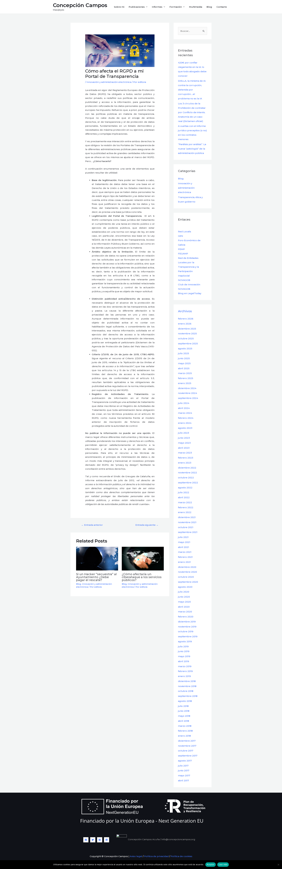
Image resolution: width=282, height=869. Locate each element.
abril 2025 (183, 368)
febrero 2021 (185, 557)
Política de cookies (181, 856)
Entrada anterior (92, 525)
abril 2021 (183, 547)
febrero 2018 (185, 730)
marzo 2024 (185, 413)
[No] (278, 864)
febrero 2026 (185, 318)
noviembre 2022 (187, 472)
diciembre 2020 (187, 567)
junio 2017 (183, 770)
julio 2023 (183, 432)
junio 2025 (184, 358)
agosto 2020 (185, 586)
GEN (180, 236)
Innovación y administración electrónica (109, 82)
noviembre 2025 (187, 333)
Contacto (221, 6)
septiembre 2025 (188, 343)
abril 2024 (184, 408)
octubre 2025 (186, 338)
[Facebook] (85, 839)
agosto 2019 (185, 641)
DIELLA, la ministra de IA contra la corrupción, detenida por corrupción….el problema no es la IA (192, 89)
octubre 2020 (186, 576)
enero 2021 (184, 562)
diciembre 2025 (187, 328)
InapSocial (184, 275)
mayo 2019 (184, 656)
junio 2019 (183, 651)
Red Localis (184, 231)
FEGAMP (183, 253)
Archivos (185, 311)
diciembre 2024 (187, 388)
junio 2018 (183, 711)
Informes (157, 6)
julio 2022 (183, 492)
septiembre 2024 (188, 398)
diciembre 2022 (187, 467)
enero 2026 (184, 323)
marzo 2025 (185, 373)
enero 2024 (184, 423)
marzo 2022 (185, 502)
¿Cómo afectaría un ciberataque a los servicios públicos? (142, 577)
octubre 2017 (185, 750)
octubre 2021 (185, 527)
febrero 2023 (185, 457)
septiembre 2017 (187, 755)
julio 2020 (183, 591)
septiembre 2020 (188, 581)
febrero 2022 (185, 507)
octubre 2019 (185, 631)
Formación (175, 6)
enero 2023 (184, 462)
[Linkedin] (106, 839)
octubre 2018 (185, 691)
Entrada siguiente (146, 525)
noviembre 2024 (187, 393)
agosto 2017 (185, 760)
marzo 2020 (185, 611)
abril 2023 (183, 447)
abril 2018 (183, 721)
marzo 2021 (184, 552)
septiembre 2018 (187, 696)
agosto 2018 (185, 701)
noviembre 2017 (187, 745)
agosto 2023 (185, 428)
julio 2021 (183, 537)
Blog (209, 6)
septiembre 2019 (187, 636)
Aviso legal (135, 856)
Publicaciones (137, 6)
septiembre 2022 (188, 482)
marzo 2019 (184, 666)
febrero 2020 (185, 616)
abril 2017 (183, 780)
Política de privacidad (156, 856)
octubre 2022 (186, 477)
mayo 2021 (184, 542)
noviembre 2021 (187, 522)
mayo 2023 (184, 442)
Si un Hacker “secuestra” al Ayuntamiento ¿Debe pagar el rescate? (96, 577)
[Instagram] (99, 839)
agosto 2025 (185, 348)
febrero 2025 (185, 378)
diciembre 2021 (187, 517)
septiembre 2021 (187, 532)
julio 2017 (183, 765)
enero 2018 (184, 735)
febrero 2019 (185, 671)
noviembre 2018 (187, 686)
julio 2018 (183, 706)
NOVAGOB (184, 280)
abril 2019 (183, 661)
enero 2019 (184, 676)
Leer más (223, 864)
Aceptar (210, 864)
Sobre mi (119, 6)
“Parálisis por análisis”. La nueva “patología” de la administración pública (192, 148)
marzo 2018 (184, 726)
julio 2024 (183, 403)
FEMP (181, 249)
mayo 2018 (184, 716)
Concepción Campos (80, 5)
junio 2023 (184, 437)
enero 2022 (184, 512)
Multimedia (195, 6)
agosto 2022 (185, 487)
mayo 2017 (184, 775)
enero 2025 (184, 383)
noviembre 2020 (187, 571)
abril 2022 (184, 497)
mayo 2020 (184, 601)
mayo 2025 (184, 363)
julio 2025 (183, 353)
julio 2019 (183, 646)
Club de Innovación (189, 284)
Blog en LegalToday (189, 293)
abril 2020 (184, 606)
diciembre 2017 (186, 740)
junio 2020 (184, 596)
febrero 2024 (185, 418)
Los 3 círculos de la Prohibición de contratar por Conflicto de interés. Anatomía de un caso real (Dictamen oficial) (192, 112)
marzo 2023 (185, 452)
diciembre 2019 (187, 621)
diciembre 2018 (187, 681)
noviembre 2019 (187, 626)
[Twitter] (92, 839)
